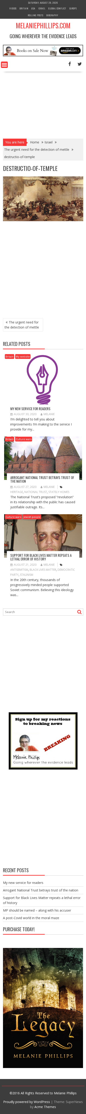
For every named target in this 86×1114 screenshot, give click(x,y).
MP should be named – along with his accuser (37, 910)
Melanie (49, 414)
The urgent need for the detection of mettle (22, 324)
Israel (41, 8)
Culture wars (23, 439)
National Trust (35, 492)
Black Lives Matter (43, 570)
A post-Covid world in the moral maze (31, 918)
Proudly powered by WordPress (26, 1102)
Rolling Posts (35, 15)
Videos (13, 8)
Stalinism (26, 575)
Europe (73, 8)
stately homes (58, 492)
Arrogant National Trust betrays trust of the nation (42, 479)
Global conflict (57, 8)
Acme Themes (45, 1107)
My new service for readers (30, 408)
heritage (16, 492)
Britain (23, 8)
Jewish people (32, 517)
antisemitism (19, 570)
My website (23, 356)
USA (33, 8)
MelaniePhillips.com (43, 25)
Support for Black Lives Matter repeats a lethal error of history (41, 557)
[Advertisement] (43, 103)
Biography (52, 15)
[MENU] (4, 65)
